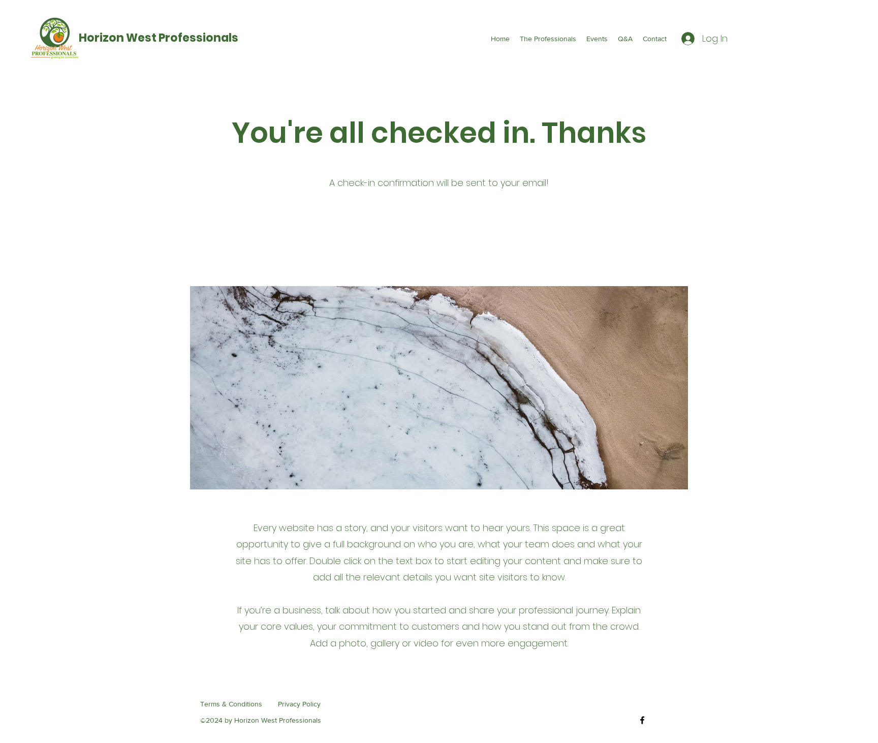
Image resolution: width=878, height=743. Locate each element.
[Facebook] (642, 720)
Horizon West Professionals (158, 38)
